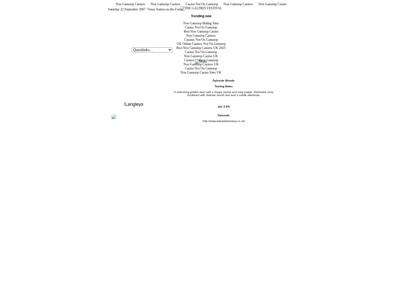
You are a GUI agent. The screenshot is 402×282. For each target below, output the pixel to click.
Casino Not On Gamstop (202, 4)
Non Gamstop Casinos (130, 4)
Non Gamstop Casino (272, 4)
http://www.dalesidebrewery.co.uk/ (224, 121)
